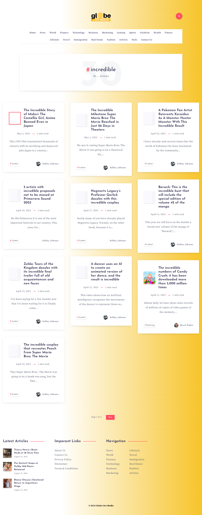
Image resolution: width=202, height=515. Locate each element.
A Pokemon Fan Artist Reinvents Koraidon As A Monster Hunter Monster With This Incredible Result (175, 118)
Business (93, 32)
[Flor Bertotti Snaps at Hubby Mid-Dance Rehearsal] (7, 466)
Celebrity (145, 32)
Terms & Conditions (66, 468)
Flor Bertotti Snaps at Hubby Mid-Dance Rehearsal (26, 466)
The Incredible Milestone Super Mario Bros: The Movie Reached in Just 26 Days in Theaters (105, 120)
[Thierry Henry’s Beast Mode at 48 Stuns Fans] (7, 453)
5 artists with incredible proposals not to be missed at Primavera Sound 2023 (39, 195)
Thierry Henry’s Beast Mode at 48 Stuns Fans (26, 451)
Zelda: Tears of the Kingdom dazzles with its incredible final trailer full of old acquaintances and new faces (41, 273)
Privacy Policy (63, 459)
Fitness (168, 32)
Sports (132, 32)
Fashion (111, 40)
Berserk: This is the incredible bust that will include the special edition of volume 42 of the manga (173, 196)
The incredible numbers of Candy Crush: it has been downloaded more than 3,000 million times (172, 277)
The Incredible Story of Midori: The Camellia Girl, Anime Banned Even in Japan (39, 118)
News (43, 32)
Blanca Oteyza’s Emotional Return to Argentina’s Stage (28, 483)
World (53, 32)
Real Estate (97, 40)
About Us (60, 450)
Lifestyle (54, 40)
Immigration (80, 40)
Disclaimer (61, 464)
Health (157, 32)
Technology (79, 32)
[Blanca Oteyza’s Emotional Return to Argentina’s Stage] (7, 483)
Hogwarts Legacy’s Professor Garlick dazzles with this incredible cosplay (106, 196)
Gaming (121, 32)
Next (110, 417)
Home (33, 32)
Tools (134, 40)
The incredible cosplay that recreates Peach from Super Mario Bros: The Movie (41, 350)
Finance (64, 32)
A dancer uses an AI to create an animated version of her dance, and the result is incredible (106, 271)
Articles (123, 40)
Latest (15, 164)
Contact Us (146, 40)
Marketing (107, 32)
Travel (66, 40)
